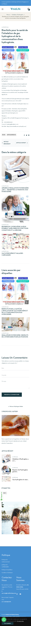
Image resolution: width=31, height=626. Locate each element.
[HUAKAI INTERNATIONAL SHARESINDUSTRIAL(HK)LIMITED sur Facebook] (17, 594)
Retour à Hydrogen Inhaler (16, 406)
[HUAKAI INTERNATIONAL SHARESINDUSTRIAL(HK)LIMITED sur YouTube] (20, 594)
